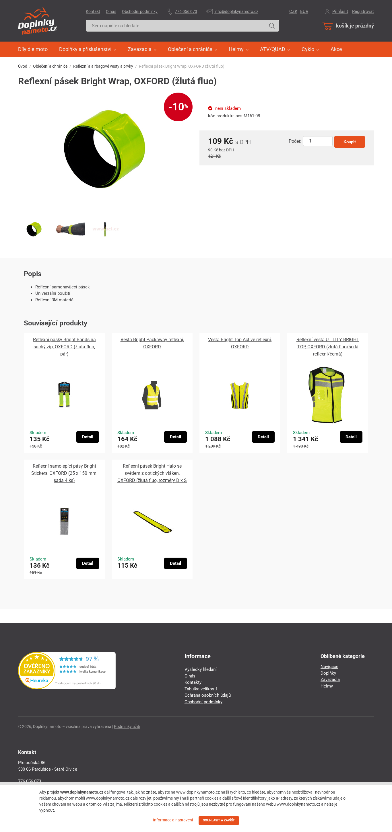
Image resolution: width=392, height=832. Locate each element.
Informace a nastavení (173, 820)
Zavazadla (330, 679)
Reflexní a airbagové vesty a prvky (103, 66)
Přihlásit (340, 11)
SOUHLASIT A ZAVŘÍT (219, 820)
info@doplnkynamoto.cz (236, 11)
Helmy (327, 686)
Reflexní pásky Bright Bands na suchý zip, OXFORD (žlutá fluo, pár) (64, 347)
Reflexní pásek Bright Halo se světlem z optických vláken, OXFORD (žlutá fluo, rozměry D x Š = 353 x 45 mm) (152, 473)
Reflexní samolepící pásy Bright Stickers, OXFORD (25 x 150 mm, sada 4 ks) (64, 473)
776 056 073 (186, 11)
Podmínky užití (127, 726)
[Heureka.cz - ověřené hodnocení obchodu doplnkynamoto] (67, 687)
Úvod (22, 66)
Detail (87, 437)
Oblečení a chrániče (50, 66)
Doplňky (328, 673)
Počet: (295, 141)
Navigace (329, 666)
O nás (111, 11)
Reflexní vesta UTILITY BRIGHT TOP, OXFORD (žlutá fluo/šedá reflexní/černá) (327, 347)
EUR (304, 11)
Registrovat (363, 11)
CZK (293, 11)
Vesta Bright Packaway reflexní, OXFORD (152, 343)
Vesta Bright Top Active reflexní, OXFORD (240, 343)
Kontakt (93, 11)
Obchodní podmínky (140, 11)
